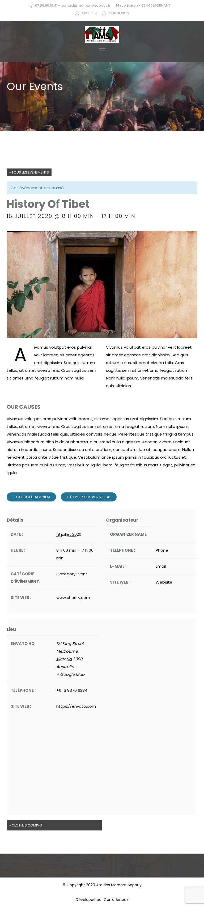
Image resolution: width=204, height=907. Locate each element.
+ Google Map (70, 674)
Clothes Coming (25, 825)
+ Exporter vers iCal (88, 497)
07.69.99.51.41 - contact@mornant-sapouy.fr (72, 5)
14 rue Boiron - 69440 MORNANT (143, 5)
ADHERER (89, 13)
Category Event (71, 574)
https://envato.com (76, 706)
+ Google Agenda (31, 497)
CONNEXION (119, 13)
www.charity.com (73, 597)
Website (164, 582)
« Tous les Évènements (29, 172)
